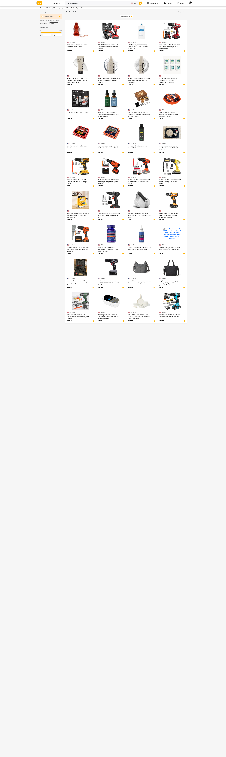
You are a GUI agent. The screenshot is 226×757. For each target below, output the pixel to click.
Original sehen (125, 16)
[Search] (140, 3)
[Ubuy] (38, 3)
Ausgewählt (181, 12)
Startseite (43, 8)
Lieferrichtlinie (54, 22)
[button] (153, 3)
